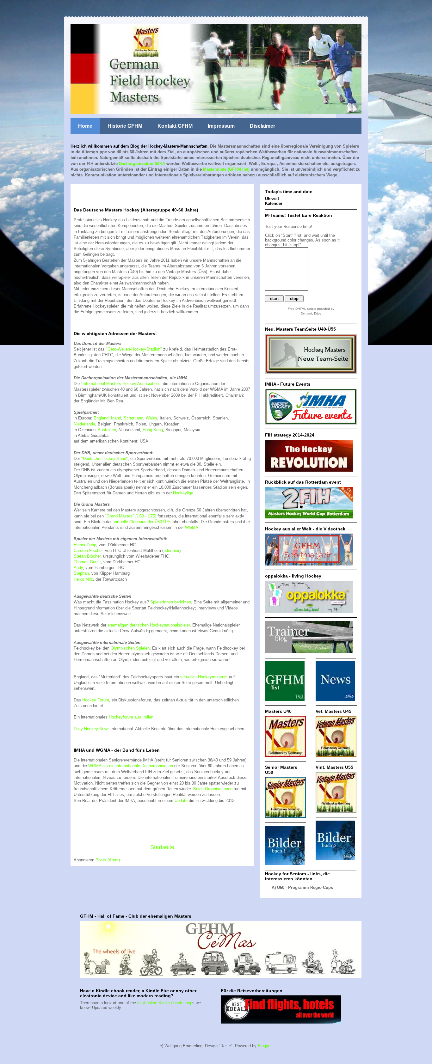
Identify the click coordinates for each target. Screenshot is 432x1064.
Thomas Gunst (87, 562)
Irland (116, 418)
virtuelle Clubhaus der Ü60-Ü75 (142, 521)
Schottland (133, 418)
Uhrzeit (272, 198)
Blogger (264, 1045)
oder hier (171, 550)
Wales (151, 418)
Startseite (162, 847)
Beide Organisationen (212, 788)
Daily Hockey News (91, 728)
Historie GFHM (125, 126)
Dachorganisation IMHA (142, 163)
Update (181, 800)
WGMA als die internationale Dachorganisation (130, 765)
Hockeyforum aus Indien (131, 717)
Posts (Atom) (108, 860)
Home (85, 126)
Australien (107, 429)
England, (102, 418)
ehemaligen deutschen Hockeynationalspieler (149, 625)
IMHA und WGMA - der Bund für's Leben (117, 750)
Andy (78, 567)
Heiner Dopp (85, 544)
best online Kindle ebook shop (164, 1002)
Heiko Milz (83, 579)
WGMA (191, 527)
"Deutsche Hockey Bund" (104, 458)
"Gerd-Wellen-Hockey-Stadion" (134, 349)
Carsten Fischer (88, 550)
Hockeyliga (183, 493)
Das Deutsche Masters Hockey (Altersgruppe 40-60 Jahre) (136, 209)
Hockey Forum (95, 700)
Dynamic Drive (311, 313)
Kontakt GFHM (175, 126)
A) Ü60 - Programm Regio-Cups (302, 887)
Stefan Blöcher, (88, 556)
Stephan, (82, 573)
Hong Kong (153, 429)
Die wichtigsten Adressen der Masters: (115, 333)
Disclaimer (262, 126)
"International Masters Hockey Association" (120, 383)
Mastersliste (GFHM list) (226, 169)
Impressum (221, 126)
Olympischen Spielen (130, 648)
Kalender (273, 203)
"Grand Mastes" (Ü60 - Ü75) (130, 516)
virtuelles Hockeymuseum (204, 677)
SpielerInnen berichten (170, 602)
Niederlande (84, 424)
